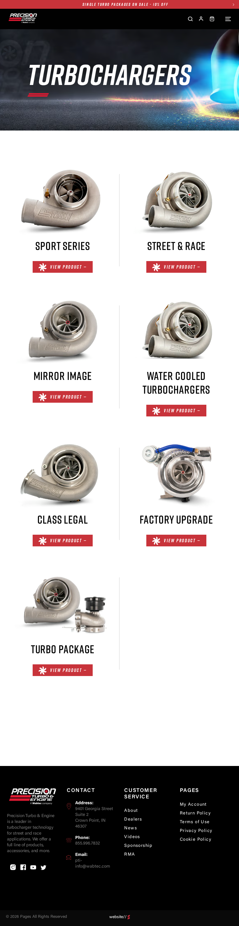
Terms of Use (195, 822)
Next (233, 4)
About (131, 811)
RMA (129, 854)
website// (117, 917)
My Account (193, 804)
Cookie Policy (195, 840)
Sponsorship (138, 846)
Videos (132, 837)
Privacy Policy (196, 831)
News (130, 828)
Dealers (133, 819)
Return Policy (195, 813)
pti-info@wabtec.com (92, 864)
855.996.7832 (87, 843)
